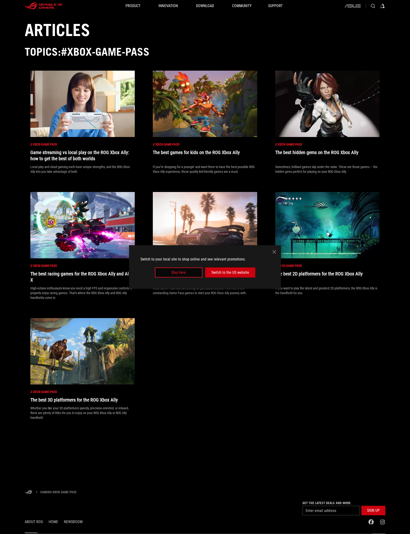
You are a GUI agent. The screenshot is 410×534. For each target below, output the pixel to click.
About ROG (34, 522)
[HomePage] (28, 492)
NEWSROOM (73, 522)
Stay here (178, 272)
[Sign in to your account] (382, 6)
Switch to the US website (230, 272)
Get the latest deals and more (327, 503)
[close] (274, 252)
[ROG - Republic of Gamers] (44, 5)
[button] (373, 510)
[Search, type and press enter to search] (373, 6)
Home (53, 522)
